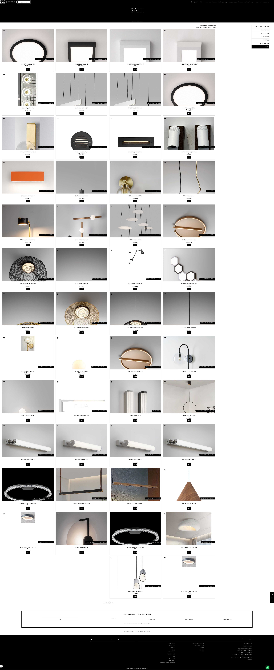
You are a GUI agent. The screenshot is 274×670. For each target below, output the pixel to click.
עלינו (252, 2)
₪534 (136, 418)
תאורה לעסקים (233, 2)
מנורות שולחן (265, 33)
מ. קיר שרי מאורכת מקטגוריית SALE (28, 239)
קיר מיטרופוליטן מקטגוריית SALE (135, 283)
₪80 (136, 67)
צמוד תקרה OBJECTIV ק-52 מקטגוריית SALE (28, 504)
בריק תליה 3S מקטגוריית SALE (135, 108)
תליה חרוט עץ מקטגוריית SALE (189, 503)
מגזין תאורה (208, 2)
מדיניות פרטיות (172, 660)
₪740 (190, 198)
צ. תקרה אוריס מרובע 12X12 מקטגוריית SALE (189, 65)
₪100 (83, 67)
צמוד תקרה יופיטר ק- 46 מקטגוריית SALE (28, 548)
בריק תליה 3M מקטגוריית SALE (81, 108)
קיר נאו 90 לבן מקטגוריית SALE (81, 459)
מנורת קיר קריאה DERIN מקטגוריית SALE (189, 152)
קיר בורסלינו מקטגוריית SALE (28, 108)
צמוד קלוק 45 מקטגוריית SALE (189, 239)
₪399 (83, 110)
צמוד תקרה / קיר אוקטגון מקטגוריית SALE (189, 284)
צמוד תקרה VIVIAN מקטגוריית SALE (28, 283)
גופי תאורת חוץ (264, 43)
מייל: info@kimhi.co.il (247, 646)
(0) (195, 2)
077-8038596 (249, 659)
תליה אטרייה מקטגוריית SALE (81, 196)
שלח (60, 619)
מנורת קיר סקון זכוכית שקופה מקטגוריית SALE (28, 372)
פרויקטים (258, 2)
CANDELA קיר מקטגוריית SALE (135, 196)
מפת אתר (173, 649)
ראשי (141, 20)
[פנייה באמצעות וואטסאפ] (267, 667)
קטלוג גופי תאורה (244, 2)
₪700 (29, 242)
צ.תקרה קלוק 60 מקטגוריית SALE (135, 371)
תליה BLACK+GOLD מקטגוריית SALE (82, 503)
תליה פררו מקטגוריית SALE (135, 239)
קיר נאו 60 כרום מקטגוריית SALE (189, 459)
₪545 (83, 198)
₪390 (190, 154)
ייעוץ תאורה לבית (171, 652)
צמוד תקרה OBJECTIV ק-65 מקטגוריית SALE (135, 548)
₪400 (136, 374)
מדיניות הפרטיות (131, 623)
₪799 (29, 154)
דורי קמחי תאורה (267, 2)
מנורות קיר (266, 40)
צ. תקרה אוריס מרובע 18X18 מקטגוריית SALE (135, 65)
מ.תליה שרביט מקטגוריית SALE (81, 239)
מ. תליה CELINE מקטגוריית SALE (135, 591)
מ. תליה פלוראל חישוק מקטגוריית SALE (189, 416)
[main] (108, 26)
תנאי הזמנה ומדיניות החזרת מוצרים (167, 662)
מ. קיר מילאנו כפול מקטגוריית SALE (28, 152)
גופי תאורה (137, 20)
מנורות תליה (265, 37)
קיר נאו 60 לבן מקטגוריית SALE (135, 459)
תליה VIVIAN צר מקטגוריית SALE (189, 327)
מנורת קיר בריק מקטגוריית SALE (28, 196)
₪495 (29, 506)
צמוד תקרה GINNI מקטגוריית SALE (81, 327)
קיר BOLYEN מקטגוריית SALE (28, 415)
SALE (137, 10)
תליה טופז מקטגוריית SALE (189, 196)
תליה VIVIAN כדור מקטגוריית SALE (135, 327)
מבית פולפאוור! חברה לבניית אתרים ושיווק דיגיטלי (137, 668)
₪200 (190, 110)
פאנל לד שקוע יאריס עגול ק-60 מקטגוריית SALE (189, 108)
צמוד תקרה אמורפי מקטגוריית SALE (189, 547)
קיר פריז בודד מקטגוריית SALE (189, 371)
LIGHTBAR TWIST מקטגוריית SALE (81, 415)
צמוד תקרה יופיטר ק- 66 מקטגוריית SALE (189, 592)
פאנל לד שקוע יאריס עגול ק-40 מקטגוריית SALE (28, 65)
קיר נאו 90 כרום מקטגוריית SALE (28, 459)
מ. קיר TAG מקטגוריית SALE (82, 547)
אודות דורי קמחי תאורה (199, 645)
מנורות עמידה (265, 30)
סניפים (215, 2)
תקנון (174, 656)
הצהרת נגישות (172, 658)
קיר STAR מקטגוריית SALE (135, 415)
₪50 (190, 67)
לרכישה (189, 69)
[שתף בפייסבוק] (272, 601)
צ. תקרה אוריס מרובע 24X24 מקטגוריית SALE (82, 65)
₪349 (137, 110)
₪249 (83, 242)
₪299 (190, 418)
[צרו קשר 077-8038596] (272, 594)
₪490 (136, 286)
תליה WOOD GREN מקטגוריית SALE (135, 503)
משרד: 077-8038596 (248, 643)
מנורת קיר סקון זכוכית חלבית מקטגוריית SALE (81, 372)
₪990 (190, 506)
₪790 (190, 594)
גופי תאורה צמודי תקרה (262, 26)
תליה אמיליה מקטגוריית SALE (81, 283)
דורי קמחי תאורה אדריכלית (198, 643)
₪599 (29, 418)
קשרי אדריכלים (223, 2)
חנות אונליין (24, 2)
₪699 (29, 110)
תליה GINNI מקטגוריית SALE (28, 327)
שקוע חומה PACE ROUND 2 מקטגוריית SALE (81, 152)
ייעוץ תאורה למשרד (171, 654)
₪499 (83, 418)
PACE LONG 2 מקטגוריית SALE (135, 152)
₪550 (82, 550)
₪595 (136, 550)
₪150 (83, 154)
